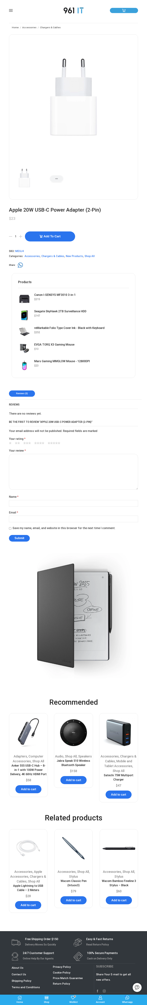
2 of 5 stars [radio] (17, 443)
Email (13, 512)
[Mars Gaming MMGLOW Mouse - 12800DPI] (24, 365)
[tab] (22, 393)
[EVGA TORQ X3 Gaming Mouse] (24, 348)
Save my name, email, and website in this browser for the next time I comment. (64, 528)
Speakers (85, 756)
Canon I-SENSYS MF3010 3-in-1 (55, 295)
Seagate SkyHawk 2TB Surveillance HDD (60, 311)
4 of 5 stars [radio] (39, 443)
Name (13, 496)
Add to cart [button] (28, 789)
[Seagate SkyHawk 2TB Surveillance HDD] (24, 315)
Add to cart (52, 236)
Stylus (73, 876)
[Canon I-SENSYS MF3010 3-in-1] (24, 299)
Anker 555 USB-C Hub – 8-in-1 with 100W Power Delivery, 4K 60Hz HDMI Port (28, 770)
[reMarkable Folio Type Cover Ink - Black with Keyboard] (24, 332)
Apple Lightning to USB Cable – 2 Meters (28, 888)
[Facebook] (97, 991)
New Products (74, 256)
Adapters (20, 756)
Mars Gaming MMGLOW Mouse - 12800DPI (62, 361)
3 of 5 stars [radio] (27, 443)
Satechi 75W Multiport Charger (118, 777)
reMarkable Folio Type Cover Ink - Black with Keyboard (69, 328)
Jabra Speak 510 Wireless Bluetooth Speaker (73, 763)
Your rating (17, 439)
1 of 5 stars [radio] (10, 443)
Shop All (90, 256)
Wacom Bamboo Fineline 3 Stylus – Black (119, 883)
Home (15, 27)
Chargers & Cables (50, 27)
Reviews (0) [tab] (22, 393)
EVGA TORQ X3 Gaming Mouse (54, 344)
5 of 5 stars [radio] (54, 443)
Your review (17, 450)
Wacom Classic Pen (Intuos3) (74, 883)
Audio (59, 756)
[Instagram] (104, 991)
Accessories (29, 27)
